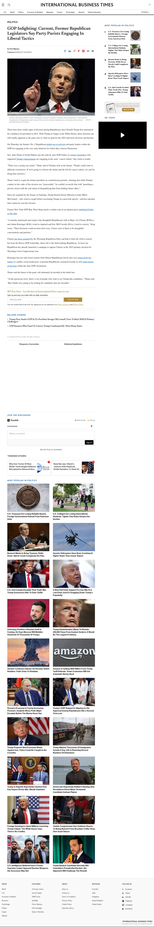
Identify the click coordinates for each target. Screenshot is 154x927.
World (12, 12)
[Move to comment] (93, 51)
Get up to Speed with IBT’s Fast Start (126, 104)
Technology (70, 12)
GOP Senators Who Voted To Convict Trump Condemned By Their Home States (45, 326)
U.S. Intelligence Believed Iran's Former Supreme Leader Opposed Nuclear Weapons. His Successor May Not (28, 868)
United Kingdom (97, 900)
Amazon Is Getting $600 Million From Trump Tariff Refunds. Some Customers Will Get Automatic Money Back (73, 671)
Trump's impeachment (26, 158)
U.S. (5, 12)
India (93, 893)
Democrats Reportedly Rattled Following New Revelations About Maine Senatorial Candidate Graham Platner (73, 789)
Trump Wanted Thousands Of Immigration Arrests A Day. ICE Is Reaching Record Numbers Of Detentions (72, 750)
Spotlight (35, 900)
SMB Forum (36, 897)
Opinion (81, 12)
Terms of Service (64, 304)
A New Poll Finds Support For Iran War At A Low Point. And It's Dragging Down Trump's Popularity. (73, 592)
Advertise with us (68, 908)
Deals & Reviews (94, 12)
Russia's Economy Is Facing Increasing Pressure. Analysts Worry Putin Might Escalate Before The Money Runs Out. (25, 710)
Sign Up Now (128, 109)
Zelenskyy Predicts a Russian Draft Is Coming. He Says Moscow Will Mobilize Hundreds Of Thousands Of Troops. (25, 632)
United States (97, 904)
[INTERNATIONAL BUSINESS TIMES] (77, 5)
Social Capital (37, 893)
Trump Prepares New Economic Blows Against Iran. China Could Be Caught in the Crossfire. (27, 750)
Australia (95, 889)
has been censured (22, 238)
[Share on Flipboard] (79, 51)
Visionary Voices (38, 889)
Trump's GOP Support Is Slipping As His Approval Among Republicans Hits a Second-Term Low (73, 710)
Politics (21, 12)
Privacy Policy (78, 304)
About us (65, 889)
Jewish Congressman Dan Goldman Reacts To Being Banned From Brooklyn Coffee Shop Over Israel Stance (74, 829)
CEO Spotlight (37, 908)
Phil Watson (14, 49)
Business (49, 12)
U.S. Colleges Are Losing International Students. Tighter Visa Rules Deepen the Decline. (71, 516)
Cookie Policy (67, 904)
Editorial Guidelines (73, 344)
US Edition (145, 12)
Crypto (59, 12)
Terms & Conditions (69, 897)
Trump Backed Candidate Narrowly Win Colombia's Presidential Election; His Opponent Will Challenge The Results (71, 868)
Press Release (37, 904)
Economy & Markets (35, 12)
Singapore (95, 897)
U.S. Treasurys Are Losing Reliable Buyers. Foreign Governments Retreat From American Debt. (28, 516)
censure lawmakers (78, 154)
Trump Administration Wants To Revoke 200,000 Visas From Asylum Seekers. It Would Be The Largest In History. (73, 632)
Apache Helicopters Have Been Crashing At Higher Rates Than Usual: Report (118, 75)
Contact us (66, 893)
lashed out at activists (56, 144)
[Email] (88, 51)
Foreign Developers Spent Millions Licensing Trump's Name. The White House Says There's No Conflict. (27, 829)
